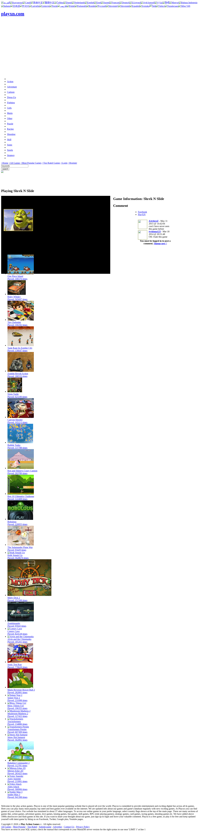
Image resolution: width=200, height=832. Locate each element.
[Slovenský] (112, 6)
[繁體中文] (48, 2)
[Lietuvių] (44, 6)
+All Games (14, 163)
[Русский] (100, 6)
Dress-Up (11, 97)
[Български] (16, 2)
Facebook (142, 212)
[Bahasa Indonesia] (188, 2)
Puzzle (10, 123)
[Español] (134, 6)
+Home (4, 163)
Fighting (11, 102)
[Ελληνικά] (135, 2)
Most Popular (19, 827)
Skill (9, 139)
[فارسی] (62, 6)
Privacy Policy (83, 827)
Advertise (57, 827)
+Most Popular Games (31, 163)
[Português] (80, 6)
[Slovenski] (124, 6)
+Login (64, 163)
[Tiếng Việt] (184, 6)
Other (9, 118)
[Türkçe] (160, 6)
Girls (9, 108)
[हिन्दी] (166, 2)
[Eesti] (97, 2)
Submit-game (45, 827)
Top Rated (32, 827)
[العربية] (5, 2)
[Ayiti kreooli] (148, 2)
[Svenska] (144, 6)
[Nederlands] (78, 2)
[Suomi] (105, 2)
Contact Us (69, 827)
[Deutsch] (124, 2)
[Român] (90, 6)
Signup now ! (160, 243)
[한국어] (24, 6)
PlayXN (142, 214)
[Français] (114, 2)
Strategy (11, 155)
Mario (10, 113)
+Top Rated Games (51, 163)
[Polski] (71, 6)
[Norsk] (53, 6)
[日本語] (15, 6)
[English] (89, 2)
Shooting (11, 134)
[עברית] (159, 2)
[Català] (27, 2)
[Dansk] (68, 2)
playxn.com (12, 13)
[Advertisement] (100, 54)
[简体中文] (37, 2)
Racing (10, 129)
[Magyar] (174, 2)
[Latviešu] (34, 6)
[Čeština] (59, 2)
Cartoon (10, 92)
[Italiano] (5, 6)
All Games (6, 827)
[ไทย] (152, 6)
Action (10, 81)
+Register (72, 163)
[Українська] (171, 6)
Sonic (9, 145)
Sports (10, 150)
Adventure (12, 87)
